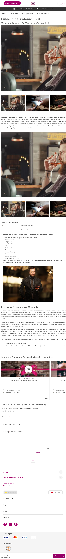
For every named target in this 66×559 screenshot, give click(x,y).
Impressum (7, 505)
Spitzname (5, 417)
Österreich (56, 492)
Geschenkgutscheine (26, 13)
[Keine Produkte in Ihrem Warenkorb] (62, 3)
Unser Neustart (9, 498)
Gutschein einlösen (12, 3)
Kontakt (9, 486)
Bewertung (5, 432)
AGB (5, 511)
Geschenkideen (13, 13)
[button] (3, 378)
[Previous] (3, 101)
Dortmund (4, 13)
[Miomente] (33, 3)
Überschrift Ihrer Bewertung (11, 424)
